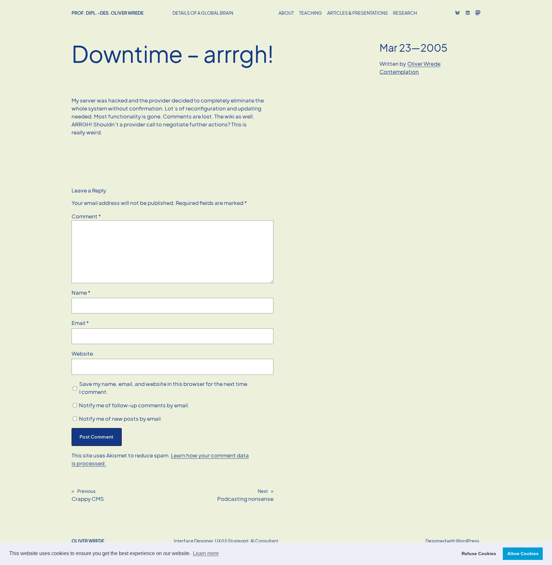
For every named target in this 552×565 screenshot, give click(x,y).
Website (82, 353)
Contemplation (399, 71)
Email (80, 323)
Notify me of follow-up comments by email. (134, 405)
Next (263, 491)
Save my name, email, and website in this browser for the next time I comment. (163, 387)
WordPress (467, 541)
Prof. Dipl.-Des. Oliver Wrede (107, 13)
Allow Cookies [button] (523, 553)
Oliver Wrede (424, 63)
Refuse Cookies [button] (479, 553)
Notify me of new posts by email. (120, 418)
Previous (86, 491)
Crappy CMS (88, 498)
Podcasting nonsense (245, 498)
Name (81, 292)
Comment (86, 216)
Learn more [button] (206, 553)
